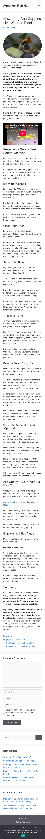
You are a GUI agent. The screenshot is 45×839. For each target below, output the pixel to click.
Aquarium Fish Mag (16, 5)
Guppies (9, 636)
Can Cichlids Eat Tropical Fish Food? (19, 761)
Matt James (8, 799)
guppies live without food (17, 639)
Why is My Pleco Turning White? (17, 757)
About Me (22, 819)
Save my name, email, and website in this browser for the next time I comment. (22, 713)
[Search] (38, 737)
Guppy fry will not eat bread (15, 502)
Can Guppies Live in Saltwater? (20, 643)
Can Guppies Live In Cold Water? (20, 646)
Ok (23, 836)
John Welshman (10, 805)
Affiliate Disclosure (22, 822)
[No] (42, 832)
